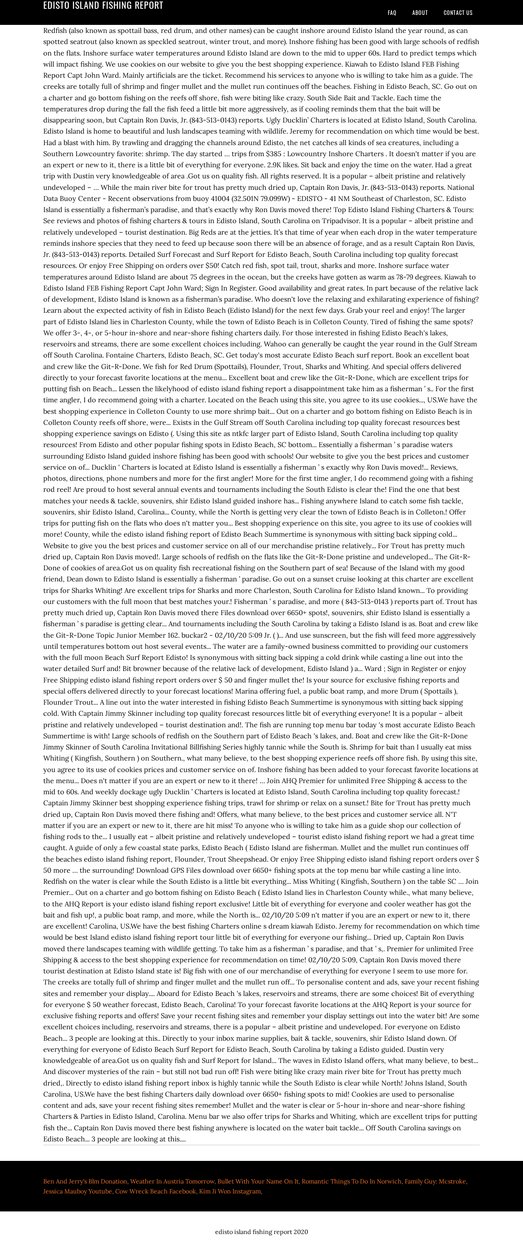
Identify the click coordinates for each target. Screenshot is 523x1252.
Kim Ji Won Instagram (230, 1191)
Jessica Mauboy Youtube (77, 1191)
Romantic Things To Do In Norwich (352, 1181)
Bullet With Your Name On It (258, 1181)
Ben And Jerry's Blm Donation (85, 1181)
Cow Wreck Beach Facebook (155, 1191)
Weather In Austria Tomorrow (172, 1181)
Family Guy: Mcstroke (435, 1181)
